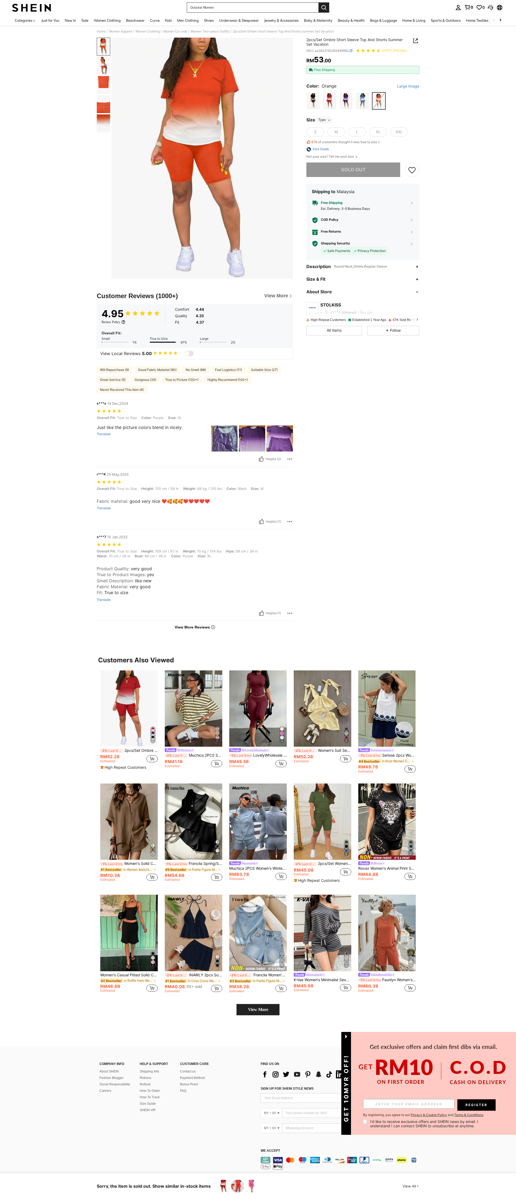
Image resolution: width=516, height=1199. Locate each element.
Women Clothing (147, 31)
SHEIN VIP (148, 1110)
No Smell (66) (196, 370)
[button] (490, 7)
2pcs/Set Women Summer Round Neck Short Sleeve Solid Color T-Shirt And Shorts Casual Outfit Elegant (322, 863)
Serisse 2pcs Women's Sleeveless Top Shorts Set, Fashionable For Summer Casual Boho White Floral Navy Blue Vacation (387, 755)
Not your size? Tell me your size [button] (330, 157)
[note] (124, 767)
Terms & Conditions (468, 1115)
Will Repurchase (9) (114, 370)
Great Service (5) (113, 380)
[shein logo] (31, 7)
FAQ (183, 1091)
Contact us (188, 1071)
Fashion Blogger (111, 1078)
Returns (145, 1078)
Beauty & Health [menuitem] (351, 20)
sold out (353, 170)
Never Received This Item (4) (122, 390)
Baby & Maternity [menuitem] (318, 20)
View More (258, 1009)
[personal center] (458, 7)
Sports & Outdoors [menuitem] (446, 20)
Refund (145, 1084)
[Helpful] (261, 459)
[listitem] (129, 721)
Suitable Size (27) (264, 370)
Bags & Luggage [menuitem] (383, 20)
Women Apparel (120, 31)
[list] (304, 1074)
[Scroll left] (494, 20)
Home (101, 31)
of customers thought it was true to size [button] (344, 142)
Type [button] (322, 120)
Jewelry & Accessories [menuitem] (281, 20)
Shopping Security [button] (335, 243)
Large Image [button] (408, 86)
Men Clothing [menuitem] (188, 20)
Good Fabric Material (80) (157, 370)
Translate (104, 434)
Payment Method (192, 1078)
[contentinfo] (341, 1163)
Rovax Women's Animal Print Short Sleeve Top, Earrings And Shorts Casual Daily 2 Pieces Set (387, 868)
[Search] (323, 7)
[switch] (189, 353)
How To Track (150, 1097)
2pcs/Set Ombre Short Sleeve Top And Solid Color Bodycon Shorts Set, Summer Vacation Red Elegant (129, 750)
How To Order (150, 1091)
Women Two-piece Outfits (210, 31)
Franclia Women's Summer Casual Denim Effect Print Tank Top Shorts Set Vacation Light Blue (258, 975)
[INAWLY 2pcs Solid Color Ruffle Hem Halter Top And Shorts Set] (193, 933)
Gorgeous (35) (145, 380)
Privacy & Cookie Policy (429, 1115)
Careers (105, 1091)
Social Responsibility (114, 1084)
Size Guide (148, 1104)
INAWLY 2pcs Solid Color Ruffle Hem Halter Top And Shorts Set (193, 975)
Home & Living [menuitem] (413, 20)
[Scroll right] (500, 20)
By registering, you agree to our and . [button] (423, 1115)
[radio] (313, 101)
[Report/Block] (289, 459)
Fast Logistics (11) (228, 370)
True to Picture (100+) (181, 380)
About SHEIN (109, 1071)
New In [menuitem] (70, 20)
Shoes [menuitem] (209, 20)
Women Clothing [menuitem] (107, 20)
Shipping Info (149, 1071)
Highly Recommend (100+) (227, 380)
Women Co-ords (175, 31)
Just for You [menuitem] (50, 20)
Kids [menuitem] (168, 20)
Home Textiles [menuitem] (477, 20)
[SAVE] (412, 169)
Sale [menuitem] (84, 20)
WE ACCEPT (270, 1151)
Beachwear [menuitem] (135, 20)
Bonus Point (189, 1084)
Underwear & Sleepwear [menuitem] (239, 20)
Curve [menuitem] (155, 20)
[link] (468, 7)
